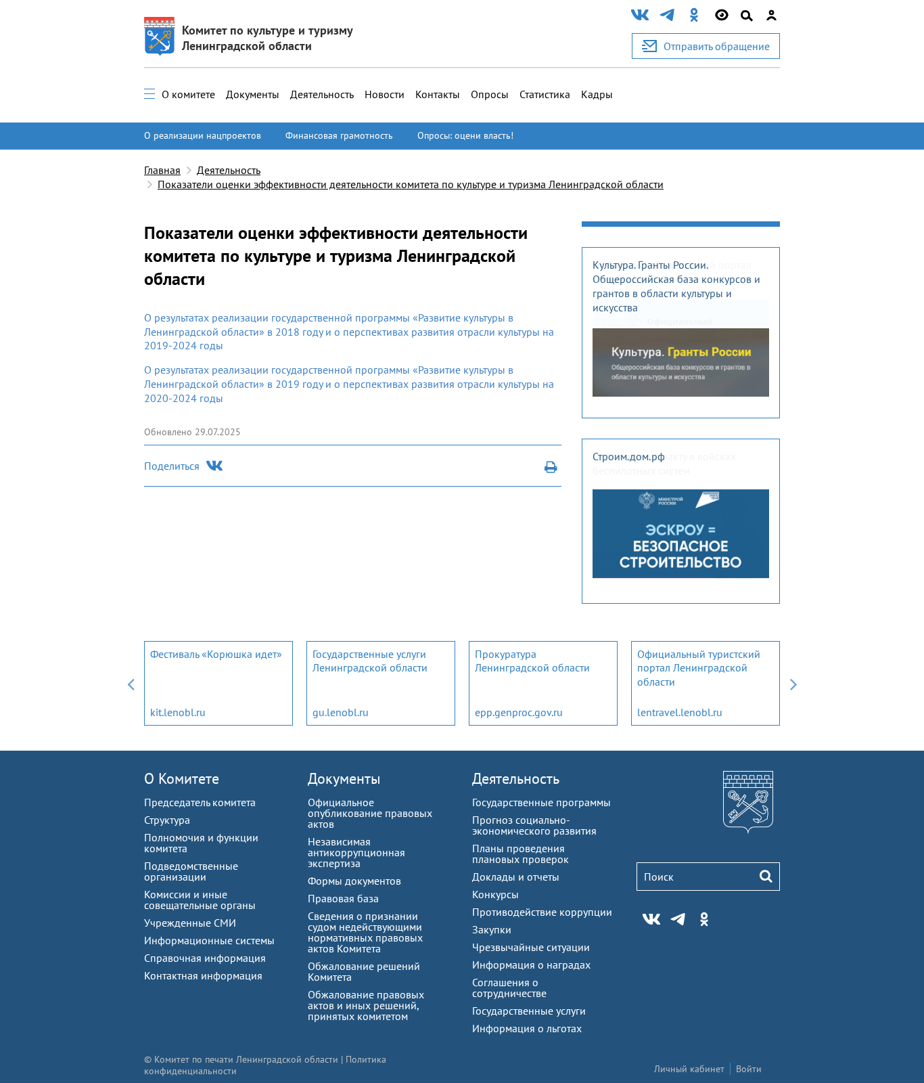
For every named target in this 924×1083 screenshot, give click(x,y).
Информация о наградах (531, 964)
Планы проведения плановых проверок (520, 853)
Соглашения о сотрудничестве (509, 987)
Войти (749, 1069)
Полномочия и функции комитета (201, 843)
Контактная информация (203, 975)
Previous (130, 683)
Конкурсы (495, 894)
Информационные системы (209, 940)
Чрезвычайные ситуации (531, 947)
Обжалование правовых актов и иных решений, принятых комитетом (366, 1005)
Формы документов (354, 880)
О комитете (188, 94)
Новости (385, 94)
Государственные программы (541, 802)
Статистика (544, 94)
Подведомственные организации (191, 871)
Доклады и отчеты (515, 876)
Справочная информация (205, 958)
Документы (252, 94)
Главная (162, 170)
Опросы (490, 94)
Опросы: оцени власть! (465, 135)
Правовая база (343, 898)
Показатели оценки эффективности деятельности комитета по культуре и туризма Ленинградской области (411, 184)
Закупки (491, 929)
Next (793, 683)
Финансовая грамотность (339, 135)
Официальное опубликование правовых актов (370, 813)
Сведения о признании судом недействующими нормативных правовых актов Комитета (365, 932)
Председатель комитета (200, 802)
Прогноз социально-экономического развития (534, 825)
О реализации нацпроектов (202, 135)
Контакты (437, 94)
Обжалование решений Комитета (364, 971)
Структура (167, 819)
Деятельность (322, 94)
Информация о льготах (527, 1028)
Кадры (597, 94)
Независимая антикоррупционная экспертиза (356, 852)
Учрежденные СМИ (190, 922)
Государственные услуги (529, 1010)
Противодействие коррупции (542, 912)
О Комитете (181, 778)
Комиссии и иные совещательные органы (200, 899)
